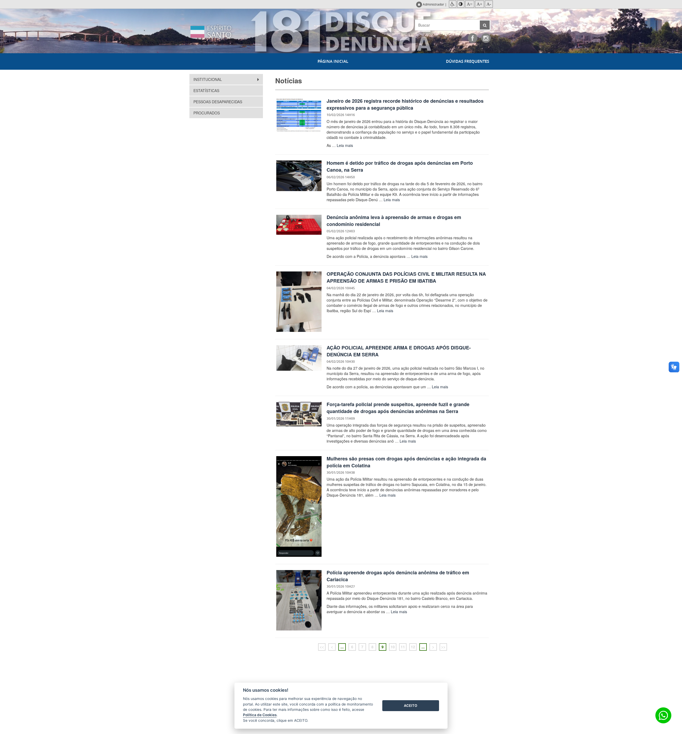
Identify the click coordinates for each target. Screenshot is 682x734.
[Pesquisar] (485, 25)
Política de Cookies (260, 715)
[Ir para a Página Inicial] (222, 31)
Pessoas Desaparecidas (217, 101)
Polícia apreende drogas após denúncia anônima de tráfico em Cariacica (398, 576)
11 (403, 646)
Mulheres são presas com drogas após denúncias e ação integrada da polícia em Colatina (406, 462)
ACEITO (410, 705)
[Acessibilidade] (452, 4)
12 (413, 646)
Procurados (206, 113)
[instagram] (486, 38)
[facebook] (472, 38)
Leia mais (345, 145)
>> (443, 646)
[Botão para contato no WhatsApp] (663, 715)
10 (393, 646)
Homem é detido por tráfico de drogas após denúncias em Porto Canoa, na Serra (400, 166)
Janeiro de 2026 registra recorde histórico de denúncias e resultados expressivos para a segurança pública (405, 104)
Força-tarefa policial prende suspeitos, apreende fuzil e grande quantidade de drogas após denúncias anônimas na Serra (398, 408)
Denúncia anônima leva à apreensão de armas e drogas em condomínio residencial (394, 221)
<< (322, 646)
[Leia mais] (299, 115)
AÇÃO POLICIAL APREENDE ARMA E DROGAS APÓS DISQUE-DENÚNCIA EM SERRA (399, 351)
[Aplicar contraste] (460, 4)
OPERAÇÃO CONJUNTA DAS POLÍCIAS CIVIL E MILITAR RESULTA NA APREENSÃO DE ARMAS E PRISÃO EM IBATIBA (406, 277)
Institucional (208, 79)
